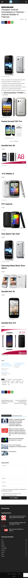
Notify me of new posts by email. (10, 495)
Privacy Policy (13, 574)
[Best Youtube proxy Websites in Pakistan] (4, 530)
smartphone (4, 384)
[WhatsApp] (12, 22)
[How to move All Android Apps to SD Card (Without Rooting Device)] (3, 524)
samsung (21, 382)
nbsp (8, 382)
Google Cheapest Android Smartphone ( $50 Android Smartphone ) (7, 402)
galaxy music (18, 381)
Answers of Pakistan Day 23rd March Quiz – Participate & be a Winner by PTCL (20, 402)
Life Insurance (12, 451)
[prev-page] (2, 458)
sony (9, 384)
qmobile (16, 382)
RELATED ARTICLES (6, 415)
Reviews (11, 7)
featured (13, 381)
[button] (2, 2)
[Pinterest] (9, 22)
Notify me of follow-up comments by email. (12, 493)
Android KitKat (4, 372)
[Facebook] (2, 22)
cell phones (10, 379)
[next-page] (4, 458)
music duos (4, 382)
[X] (5, 22)
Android (12, 5)
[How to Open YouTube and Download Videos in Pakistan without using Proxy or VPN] (3, 517)
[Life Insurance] (4, 453)
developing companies (6, 381)
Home (2, 5)
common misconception (17, 379)
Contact (19, 574)
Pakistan (12, 382)
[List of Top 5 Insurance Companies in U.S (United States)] (4, 446)
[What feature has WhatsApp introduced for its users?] (4, 440)
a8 (5, 379)
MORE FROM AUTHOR (17, 415)
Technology (7, 5)
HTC (23, 381)
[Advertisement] (14, 40)
